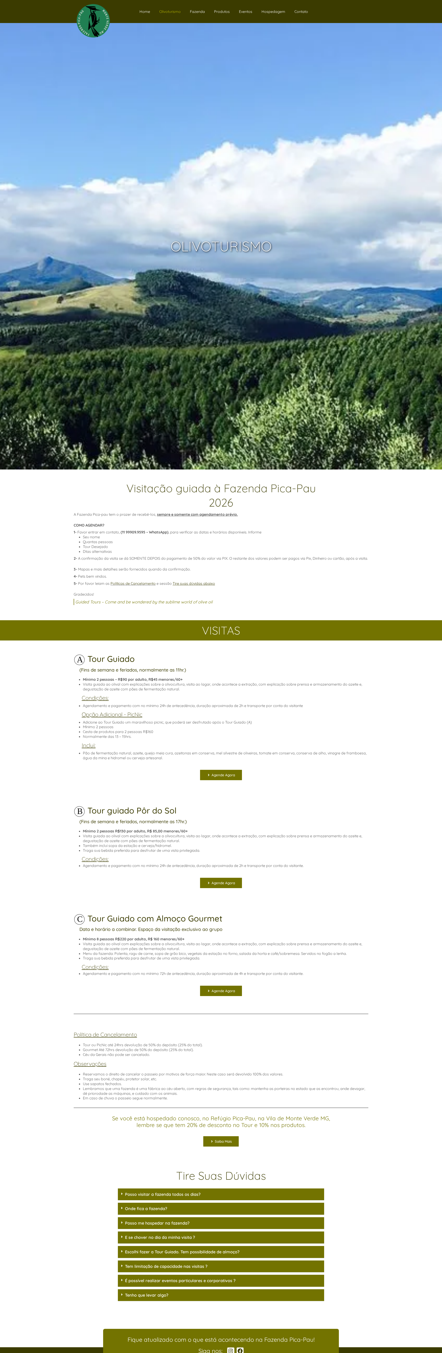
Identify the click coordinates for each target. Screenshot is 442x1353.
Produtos (222, 11)
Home (145, 11)
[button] (221, 1194)
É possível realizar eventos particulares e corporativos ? (180, 1280)
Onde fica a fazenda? (146, 1208)
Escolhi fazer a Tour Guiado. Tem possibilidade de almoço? (182, 1251)
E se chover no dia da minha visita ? (160, 1237)
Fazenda (197, 11)
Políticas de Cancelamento (133, 583)
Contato (301, 11)
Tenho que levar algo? (146, 1295)
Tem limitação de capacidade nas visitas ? (166, 1266)
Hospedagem (273, 11)
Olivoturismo (170, 11)
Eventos (245, 11)
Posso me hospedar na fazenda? (157, 1223)
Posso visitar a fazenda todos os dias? (163, 1194)
